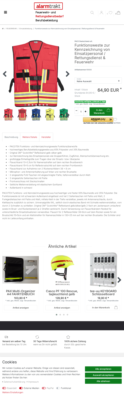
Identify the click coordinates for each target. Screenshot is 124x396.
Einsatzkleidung (25, 29)
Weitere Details (29, 137)
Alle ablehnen (103, 381)
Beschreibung (11, 137)
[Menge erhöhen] (85, 111)
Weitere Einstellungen (12, 392)
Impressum (33, 381)
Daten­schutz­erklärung (15, 381)
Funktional (66, 388)
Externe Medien (31, 388)
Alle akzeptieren (103, 369)
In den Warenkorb (99, 111)
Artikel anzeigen (21, 307)
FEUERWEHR (11, 29)
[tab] (11, 137)
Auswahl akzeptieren (103, 375)
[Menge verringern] (76, 110)
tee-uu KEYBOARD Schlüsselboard (103, 293)
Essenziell (11, 388)
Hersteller (46, 137)
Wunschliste (115, 123)
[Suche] (94, 13)
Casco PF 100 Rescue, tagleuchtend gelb (62, 293)
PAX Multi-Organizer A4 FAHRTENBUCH (20, 293)
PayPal (50, 388)
